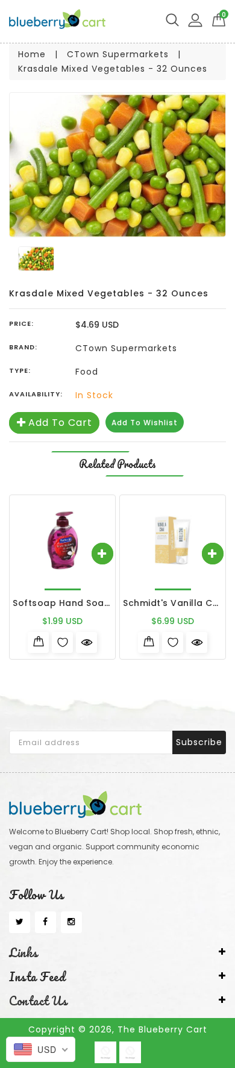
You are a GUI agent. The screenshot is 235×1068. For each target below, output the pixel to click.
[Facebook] (45, 922)
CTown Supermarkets (118, 54)
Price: (21, 323)
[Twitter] (19, 922)
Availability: (36, 394)
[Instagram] (71, 922)
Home (32, 54)
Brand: (23, 347)
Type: (20, 370)
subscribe (199, 742)
